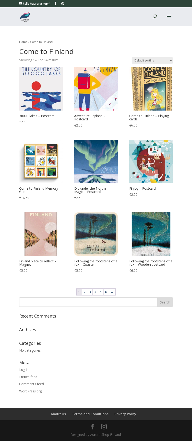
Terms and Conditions (90, 414)
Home (23, 42)
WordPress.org (30, 391)
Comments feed (31, 384)
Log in (24, 369)
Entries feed (28, 377)
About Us (58, 414)
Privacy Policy (125, 414)
